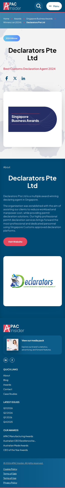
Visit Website (15, 241)
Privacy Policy (10, 482)
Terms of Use (9, 478)
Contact (7, 389)
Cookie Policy (10, 469)
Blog (5, 380)
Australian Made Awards (15, 445)
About (6, 375)
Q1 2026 (7, 417)
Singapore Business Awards (39, 18)
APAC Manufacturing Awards (18, 436)
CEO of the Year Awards (15, 449)
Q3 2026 (8, 408)
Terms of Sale (10, 473)
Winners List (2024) (12, 22)
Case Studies (10, 393)
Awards (17, 18)
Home (6, 18)
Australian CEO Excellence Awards (20, 440)
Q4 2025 (8, 421)
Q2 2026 (8, 412)
